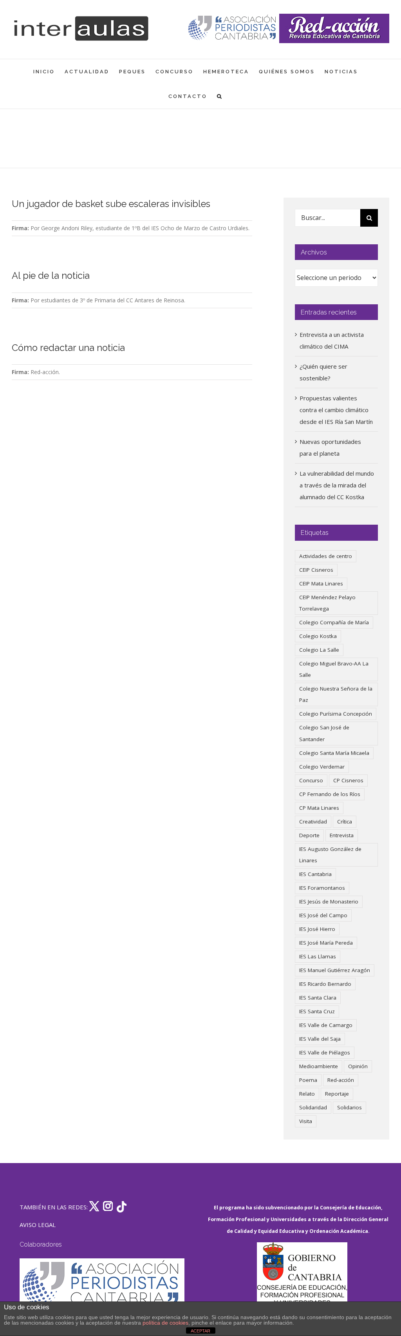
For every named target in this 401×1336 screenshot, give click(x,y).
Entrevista (342, 835)
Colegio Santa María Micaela (334, 752)
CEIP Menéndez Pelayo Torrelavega (327, 603)
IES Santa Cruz (317, 1011)
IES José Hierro (317, 928)
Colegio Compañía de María (334, 622)
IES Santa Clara (317, 997)
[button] (220, 96)
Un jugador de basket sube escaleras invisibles (111, 203)
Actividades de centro (325, 556)
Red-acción (340, 1079)
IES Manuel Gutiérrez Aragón (334, 970)
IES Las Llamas (317, 956)
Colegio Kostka (318, 636)
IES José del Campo (323, 915)
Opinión (358, 1066)
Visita (305, 1121)
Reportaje (337, 1093)
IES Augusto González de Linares (330, 854)
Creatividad (313, 821)
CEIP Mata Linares (321, 583)
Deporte (309, 835)
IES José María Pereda (326, 942)
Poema (308, 1079)
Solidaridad (313, 1107)
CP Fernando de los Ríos (329, 794)
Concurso (311, 780)
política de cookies (165, 1323)
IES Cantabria (315, 874)
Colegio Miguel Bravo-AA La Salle (333, 669)
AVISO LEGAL (38, 1225)
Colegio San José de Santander (324, 733)
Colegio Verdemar (322, 766)
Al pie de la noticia (51, 275)
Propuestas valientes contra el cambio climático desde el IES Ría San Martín (336, 409)
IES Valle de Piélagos (324, 1052)
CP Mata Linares (319, 807)
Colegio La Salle (319, 649)
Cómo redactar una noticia (68, 347)
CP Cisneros (348, 780)
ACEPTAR (200, 1331)
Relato (307, 1093)
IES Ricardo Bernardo (325, 983)
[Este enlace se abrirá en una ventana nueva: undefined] (232, 28)
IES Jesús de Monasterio (328, 901)
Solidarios (349, 1107)
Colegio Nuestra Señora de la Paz (335, 694)
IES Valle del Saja (320, 1038)
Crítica (344, 821)
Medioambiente (318, 1066)
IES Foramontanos (322, 887)
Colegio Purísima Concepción (335, 713)
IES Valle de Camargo (325, 1025)
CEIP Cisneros (316, 569)
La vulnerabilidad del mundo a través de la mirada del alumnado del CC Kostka (337, 485)
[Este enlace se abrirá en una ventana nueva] (302, 1279)
